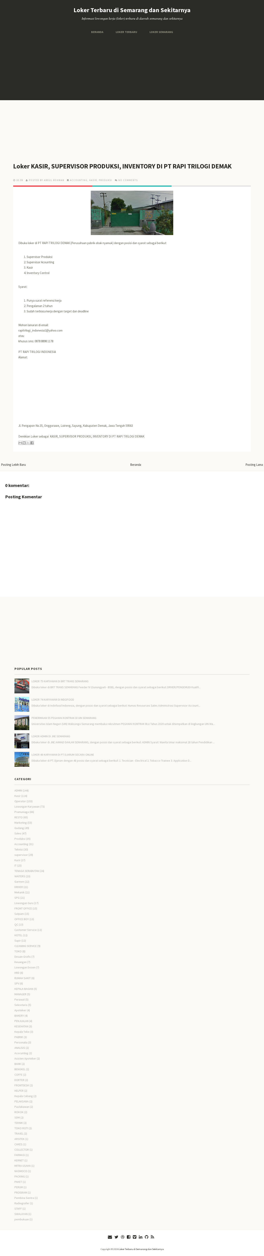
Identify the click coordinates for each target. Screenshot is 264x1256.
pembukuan (21, 1219)
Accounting (78, 180)
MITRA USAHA (22, 1166)
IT (15, 865)
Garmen (19, 881)
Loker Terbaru (126, 32)
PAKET (18, 1182)
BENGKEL (19, 1069)
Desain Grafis (22, 956)
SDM (17, 1117)
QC (16, 924)
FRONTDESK (21, 1085)
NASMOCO (20, 1171)
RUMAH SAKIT (22, 978)
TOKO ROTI (21, 1128)
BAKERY (19, 1015)
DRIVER (18, 887)
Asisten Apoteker (25, 1058)
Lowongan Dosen (24, 967)
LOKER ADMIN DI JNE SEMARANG (51, 736)
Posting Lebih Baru (13, 465)
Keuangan (20, 962)
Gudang (19, 828)
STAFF (18, 1208)
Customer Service (25, 930)
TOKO (18, 951)
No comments (128, 180)
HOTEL (18, 935)
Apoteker (20, 1010)
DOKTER (19, 1080)
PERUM (18, 1187)
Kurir (17, 860)
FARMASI (19, 1155)
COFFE (18, 1074)
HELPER (19, 1091)
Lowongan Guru (23, 903)
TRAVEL (18, 1133)
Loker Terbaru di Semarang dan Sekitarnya (132, 10)
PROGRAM (20, 1192)
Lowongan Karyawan (27, 806)
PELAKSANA (21, 1101)
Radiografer (21, 1203)
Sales (17, 833)
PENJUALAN (21, 1021)
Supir (17, 940)
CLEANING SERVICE (25, 946)
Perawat (19, 999)
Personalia (20, 1042)
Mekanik (19, 892)
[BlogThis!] (24, 443)
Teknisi (18, 849)
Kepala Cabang (23, 1096)
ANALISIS (19, 1048)
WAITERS (19, 876)
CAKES (18, 1144)
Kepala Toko (21, 1032)
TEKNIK (18, 1123)
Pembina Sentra (24, 1198)
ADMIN (18, 790)
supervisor (21, 855)
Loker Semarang (161, 32)
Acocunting (21, 1053)
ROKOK (19, 1112)
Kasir (93, 180)
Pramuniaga (21, 812)
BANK (17, 1064)
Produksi (105, 180)
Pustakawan (21, 1107)
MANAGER (20, 994)
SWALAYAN (21, 1214)
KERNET (19, 1160)
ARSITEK (19, 1139)
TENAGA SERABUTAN (26, 871)
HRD (16, 973)
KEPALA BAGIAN (23, 989)
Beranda (97, 32)
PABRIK (18, 1037)
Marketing (20, 822)
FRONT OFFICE (23, 908)
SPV (16, 983)
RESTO (18, 817)
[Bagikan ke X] (28, 443)
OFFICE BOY (21, 919)
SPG (17, 898)
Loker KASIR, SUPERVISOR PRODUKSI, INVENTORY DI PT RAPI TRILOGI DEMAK (122, 166)
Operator (20, 801)
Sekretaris (20, 1005)
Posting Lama (254, 465)
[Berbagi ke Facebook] (32, 443)
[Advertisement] (132, 67)
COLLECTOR (21, 1149)
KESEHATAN (21, 1026)
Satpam (19, 914)
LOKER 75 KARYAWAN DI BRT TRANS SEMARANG (60, 681)
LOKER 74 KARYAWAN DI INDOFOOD (53, 699)
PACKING (19, 1176)
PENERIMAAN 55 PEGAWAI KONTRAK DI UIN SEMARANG (64, 718)
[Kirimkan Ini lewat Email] (20, 443)
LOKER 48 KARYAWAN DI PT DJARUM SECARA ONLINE (63, 754)
